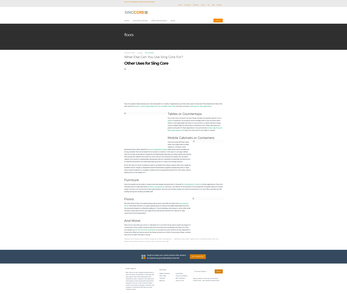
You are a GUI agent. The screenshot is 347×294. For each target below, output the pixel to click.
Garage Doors (154, 239)
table (169, 120)
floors (197, 239)
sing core (142, 241)
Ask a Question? (180, 278)
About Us (162, 280)
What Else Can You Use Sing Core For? (153, 57)
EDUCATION (188, 5)
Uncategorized (167, 239)
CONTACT (219, 5)
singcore (147, 241)
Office (160, 239)
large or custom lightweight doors (146, 106)
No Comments (149, 53)
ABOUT (180, 5)
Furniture (146, 239)
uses (163, 241)
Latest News (179, 273)
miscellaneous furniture (192, 184)
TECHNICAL (196, 5)
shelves (136, 241)
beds (183, 239)
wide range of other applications (201, 106)
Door (142, 239)
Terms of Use (180, 280)
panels (126, 241)
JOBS (213, 5)
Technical (162, 278)
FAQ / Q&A (162, 276)
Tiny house (158, 241)
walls (167, 241)
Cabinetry (127, 239)
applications (177, 239)
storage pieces (159, 187)
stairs (152, 241)
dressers (151, 187)
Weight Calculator (164, 273)
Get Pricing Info (198, 256)
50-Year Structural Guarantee (145, 230)
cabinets (192, 239)
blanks (187, 239)
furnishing (203, 239)
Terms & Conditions (181, 276)
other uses (215, 239)
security (131, 241)
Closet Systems (135, 239)
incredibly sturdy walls (168, 106)
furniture (208, 239)
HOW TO (203, 5)
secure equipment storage (158, 149)
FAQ (208, 5)
